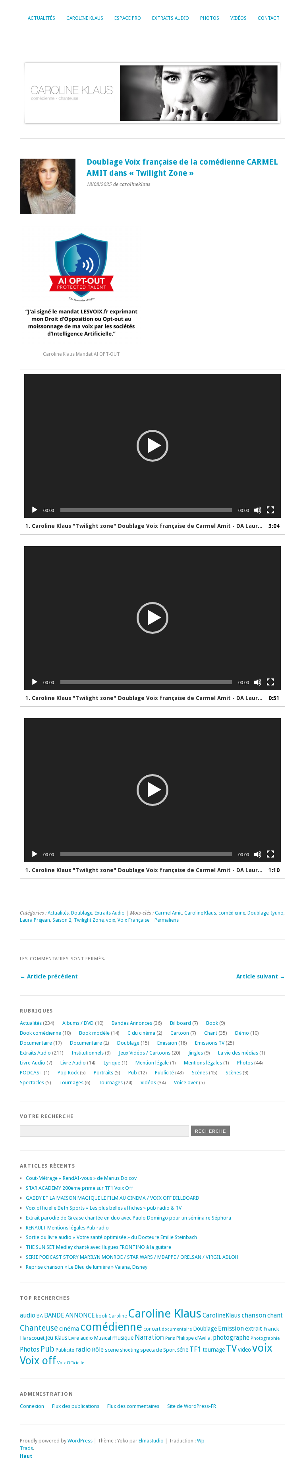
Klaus (60, 1338)
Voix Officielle (70, 1363)
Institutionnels (87, 1053)
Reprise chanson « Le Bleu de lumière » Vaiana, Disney (86, 1267)
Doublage (81, 913)
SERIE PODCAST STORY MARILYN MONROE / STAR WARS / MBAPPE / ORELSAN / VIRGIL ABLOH (132, 1257)
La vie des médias (238, 1053)
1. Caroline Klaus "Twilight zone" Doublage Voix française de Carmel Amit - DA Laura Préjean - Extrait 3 (144, 870)
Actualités (41, 18)
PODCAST (31, 1073)
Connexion (32, 1406)
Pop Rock (68, 1073)
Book (212, 1023)
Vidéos (238, 18)
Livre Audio (32, 1063)
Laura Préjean (35, 920)
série (182, 1349)
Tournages (71, 1083)
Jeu (49, 1338)
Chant (210, 1033)
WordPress (80, 1441)
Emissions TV (209, 1043)
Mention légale (152, 1063)
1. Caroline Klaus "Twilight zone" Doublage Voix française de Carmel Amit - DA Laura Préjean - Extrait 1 (144, 526)
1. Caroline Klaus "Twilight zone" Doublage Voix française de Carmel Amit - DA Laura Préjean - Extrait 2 (144, 698)
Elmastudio (151, 1441)
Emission (167, 1043)
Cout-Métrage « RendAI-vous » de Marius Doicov (81, 1178)
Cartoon (179, 1033)
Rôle (98, 1349)
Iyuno (277, 913)
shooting (129, 1350)
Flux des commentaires (133, 1406)
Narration (149, 1337)
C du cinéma (141, 1033)
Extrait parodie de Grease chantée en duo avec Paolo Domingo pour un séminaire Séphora (128, 1218)
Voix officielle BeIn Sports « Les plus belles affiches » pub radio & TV (103, 1208)
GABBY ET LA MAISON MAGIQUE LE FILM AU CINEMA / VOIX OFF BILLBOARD (112, 1198)
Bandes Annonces (132, 1023)
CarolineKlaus (221, 1315)
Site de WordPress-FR (191, 1406)
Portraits (103, 1073)
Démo (242, 1033)
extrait (253, 1328)
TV (231, 1348)
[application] (152, 446)
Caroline (117, 1316)
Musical (102, 1338)
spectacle (151, 1349)
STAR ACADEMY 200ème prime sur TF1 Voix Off (79, 1188)
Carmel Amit (168, 913)
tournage (214, 1349)
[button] (152, 446)
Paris (170, 1338)
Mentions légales (203, 1063)
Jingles (195, 1053)
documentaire (177, 1329)
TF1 (195, 1349)
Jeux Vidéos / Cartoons (144, 1053)
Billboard (180, 1023)
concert (151, 1329)
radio (83, 1349)
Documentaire (36, 1043)
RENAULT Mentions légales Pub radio (67, 1228)
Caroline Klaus (84, 18)
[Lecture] (35, 510)
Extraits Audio (170, 18)
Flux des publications (75, 1406)
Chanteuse (39, 1328)
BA (40, 1316)
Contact (269, 18)
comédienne (231, 913)
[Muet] (258, 510)
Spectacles (32, 1083)
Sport (169, 1350)
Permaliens (166, 920)
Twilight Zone (89, 920)
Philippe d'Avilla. (194, 1338)
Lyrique (112, 1063)
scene (112, 1349)
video (244, 1349)
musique (122, 1338)
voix (110, 920)
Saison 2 (61, 920)
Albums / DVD (78, 1023)
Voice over (186, 1083)
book (101, 1316)
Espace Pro (127, 18)
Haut (26, 1456)
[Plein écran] (270, 510)
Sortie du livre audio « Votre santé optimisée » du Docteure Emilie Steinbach (111, 1237)
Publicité (164, 1073)
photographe (231, 1337)
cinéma (69, 1328)
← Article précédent (49, 976)
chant (275, 1315)
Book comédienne (40, 1033)
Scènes (200, 1073)
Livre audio (80, 1338)
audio (27, 1315)
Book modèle (94, 1033)
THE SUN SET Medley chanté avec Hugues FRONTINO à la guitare (98, 1247)
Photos (209, 18)
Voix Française (133, 920)
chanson (253, 1315)
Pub (132, 1073)
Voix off (38, 1360)
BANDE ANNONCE (69, 1315)
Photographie (265, 1338)
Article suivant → (260, 976)
